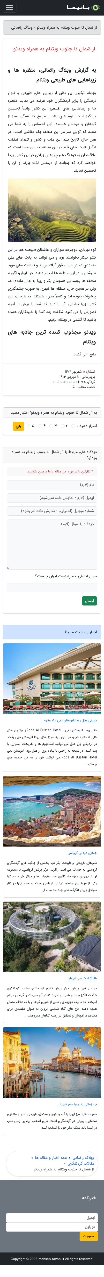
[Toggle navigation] (9, 8)
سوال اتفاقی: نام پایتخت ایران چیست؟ (66, 576)
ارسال (89, 601)
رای (18, 426)
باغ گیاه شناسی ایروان (82, 978)
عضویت (89, 1236)
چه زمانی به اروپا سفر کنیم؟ (78, 1104)
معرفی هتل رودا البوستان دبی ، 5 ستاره (70, 720)
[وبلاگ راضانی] (83, 8)
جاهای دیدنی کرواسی (82, 853)
